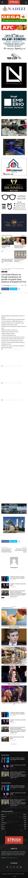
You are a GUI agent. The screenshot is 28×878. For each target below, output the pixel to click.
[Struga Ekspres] (2, 285)
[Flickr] (14, 867)
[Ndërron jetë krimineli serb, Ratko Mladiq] (5, 739)
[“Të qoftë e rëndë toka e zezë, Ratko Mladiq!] (5, 585)
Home (2, 268)
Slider (6, 271)
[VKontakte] (20, 867)
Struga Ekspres (7, 285)
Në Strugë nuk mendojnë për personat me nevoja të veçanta (21, 550)
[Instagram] (17, 867)
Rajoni (3, 587)
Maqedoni (3, 580)
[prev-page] (2, 600)
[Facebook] (10, 867)
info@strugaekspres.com (12, 857)
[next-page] (4, 600)
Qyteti (6, 268)
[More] (19, 289)
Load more (13, 744)
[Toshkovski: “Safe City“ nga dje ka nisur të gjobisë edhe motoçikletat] (5, 578)
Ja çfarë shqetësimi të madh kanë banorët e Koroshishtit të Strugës (6, 550)
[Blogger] (7, 867)
